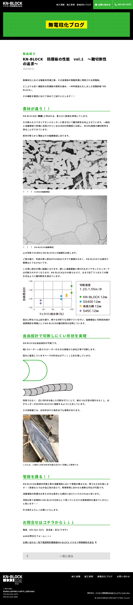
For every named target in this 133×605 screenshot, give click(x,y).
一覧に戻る (66, 556)
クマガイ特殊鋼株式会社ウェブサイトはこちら (112, 593)
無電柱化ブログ (84, 4)
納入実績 (60, 4)
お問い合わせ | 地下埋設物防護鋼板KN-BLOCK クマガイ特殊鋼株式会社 (58, 542)
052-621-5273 (124, 4)
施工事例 (71, 4)
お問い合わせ (104, 4)
